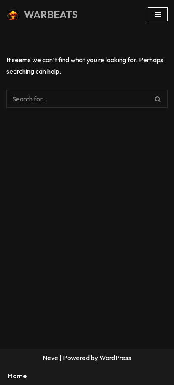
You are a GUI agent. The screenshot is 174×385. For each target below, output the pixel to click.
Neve (50, 357)
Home (17, 376)
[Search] (158, 99)
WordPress (115, 357)
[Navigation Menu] (158, 14)
